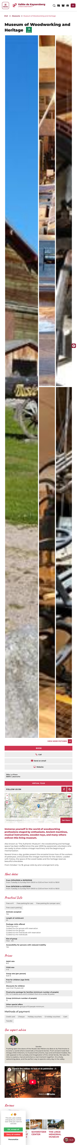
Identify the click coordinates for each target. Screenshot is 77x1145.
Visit (6, 16)
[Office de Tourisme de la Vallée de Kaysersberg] (46, 211)
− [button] (7, 798)
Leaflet (70, 813)
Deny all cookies (13, 1134)
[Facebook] (64, 789)
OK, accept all (13, 1129)
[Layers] (69, 796)
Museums (16, 16)
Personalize (13, 1139)
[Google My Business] (69, 789)
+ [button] (7, 795)
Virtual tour (38, 783)
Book (39, 748)
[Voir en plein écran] (7, 802)
